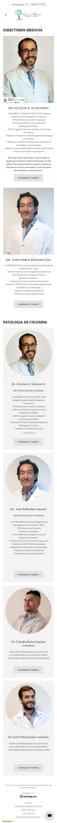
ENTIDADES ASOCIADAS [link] (28, 817)
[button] (7, 15)
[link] (28, 15)
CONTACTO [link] (28, 813)
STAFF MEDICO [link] (28, 810)
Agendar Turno (28, 178)
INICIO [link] (28, 803)
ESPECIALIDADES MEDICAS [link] (28, 806)
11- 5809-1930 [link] (35, 4)
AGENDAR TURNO (28, 304)
